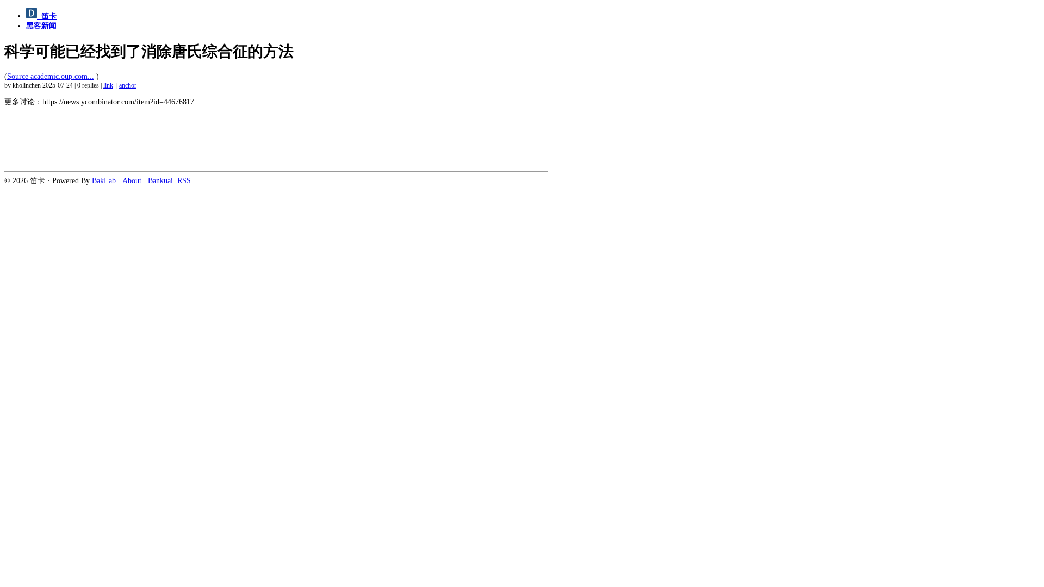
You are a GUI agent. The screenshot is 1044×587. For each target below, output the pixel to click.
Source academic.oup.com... (50, 76)
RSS (184, 181)
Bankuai (160, 181)
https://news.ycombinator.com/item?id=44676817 (118, 102)
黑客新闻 (41, 26)
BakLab (104, 181)
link (108, 85)
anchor (127, 85)
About (131, 181)
